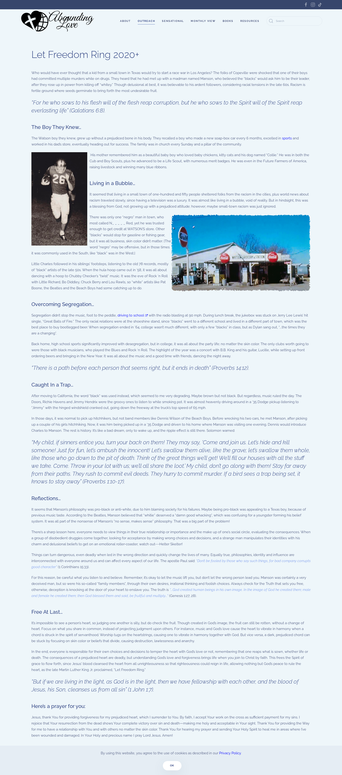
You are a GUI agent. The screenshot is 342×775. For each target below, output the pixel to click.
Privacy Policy (230, 753)
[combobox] (294, 21)
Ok (172, 765)
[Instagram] (313, 4)
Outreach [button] (146, 21)
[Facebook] (306, 4)
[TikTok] (320, 4)
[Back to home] (58, 21)
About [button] (125, 21)
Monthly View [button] (203, 21)
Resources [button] (249, 21)
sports (287, 138)
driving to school (130, 315)
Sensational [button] (173, 21)
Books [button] (228, 21)
